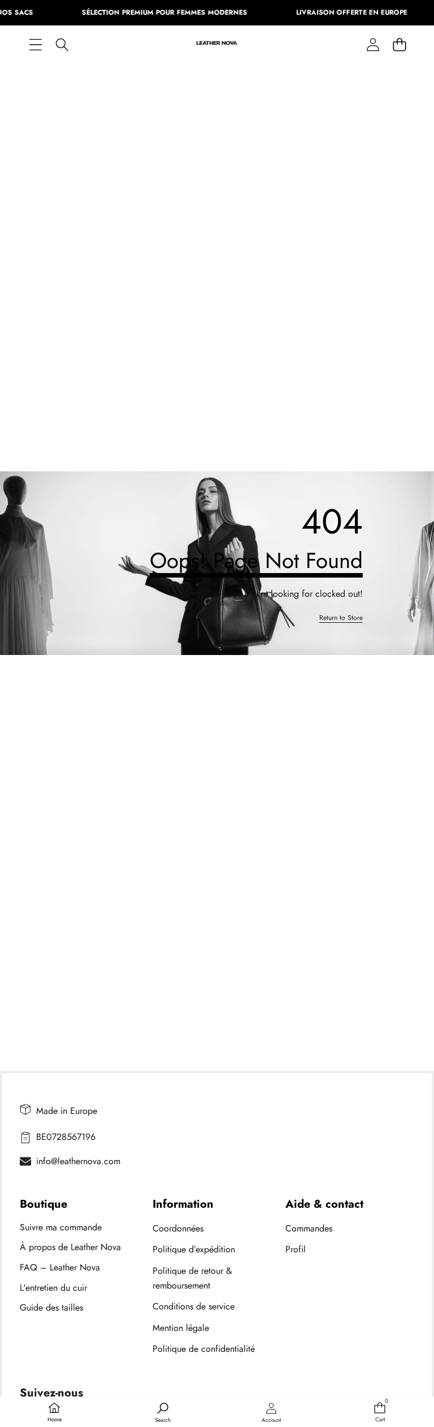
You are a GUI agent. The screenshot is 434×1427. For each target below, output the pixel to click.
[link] (341, 618)
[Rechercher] (62, 44)
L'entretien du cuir (53, 1287)
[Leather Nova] (217, 44)
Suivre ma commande (61, 1227)
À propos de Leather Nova (70, 1247)
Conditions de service (194, 1306)
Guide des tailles (51, 1307)
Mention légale (181, 1327)
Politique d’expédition (194, 1249)
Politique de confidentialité (204, 1348)
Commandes (308, 1228)
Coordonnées (178, 1228)
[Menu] (35, 44)
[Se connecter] (372, 44)
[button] (399, 44)
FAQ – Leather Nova (60, 1267)
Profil (295, 1249)
